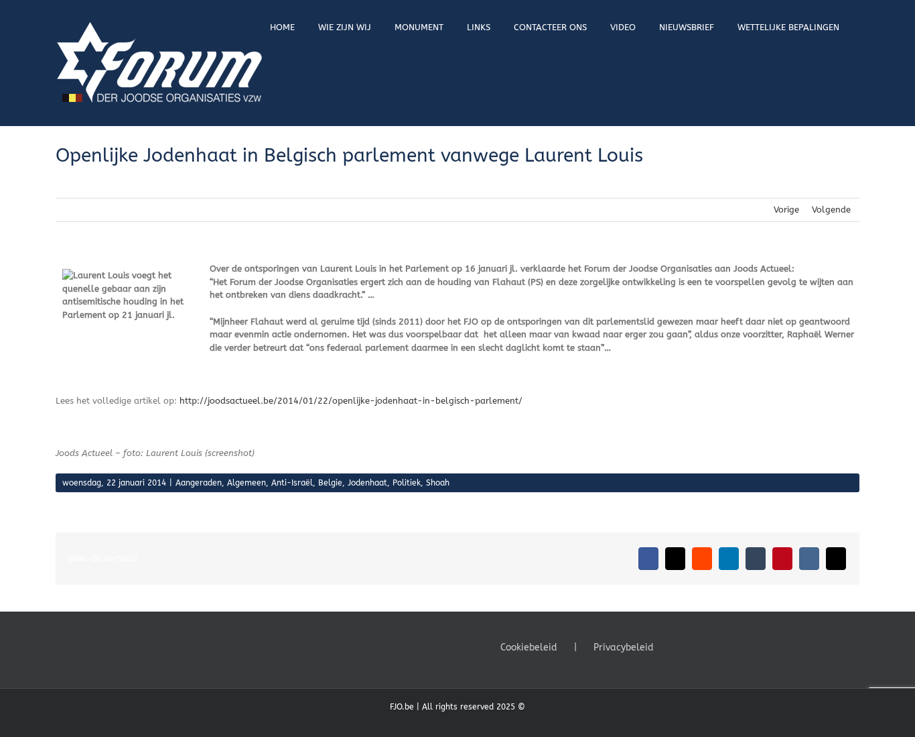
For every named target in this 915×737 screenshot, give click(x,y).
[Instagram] (714, 646)
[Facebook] (678, 646)
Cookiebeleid (528, 647)
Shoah (437, 483)
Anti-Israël (292, 483)
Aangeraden (198, 483)
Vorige (786, 210)
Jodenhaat (367, 483)
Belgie (330, 483)
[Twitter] (696, 646)
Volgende (831, 210)
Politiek (407, 483)
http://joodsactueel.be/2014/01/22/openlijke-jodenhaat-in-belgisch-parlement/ (351, 401)
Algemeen (246, 483)
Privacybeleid (623, 647)
